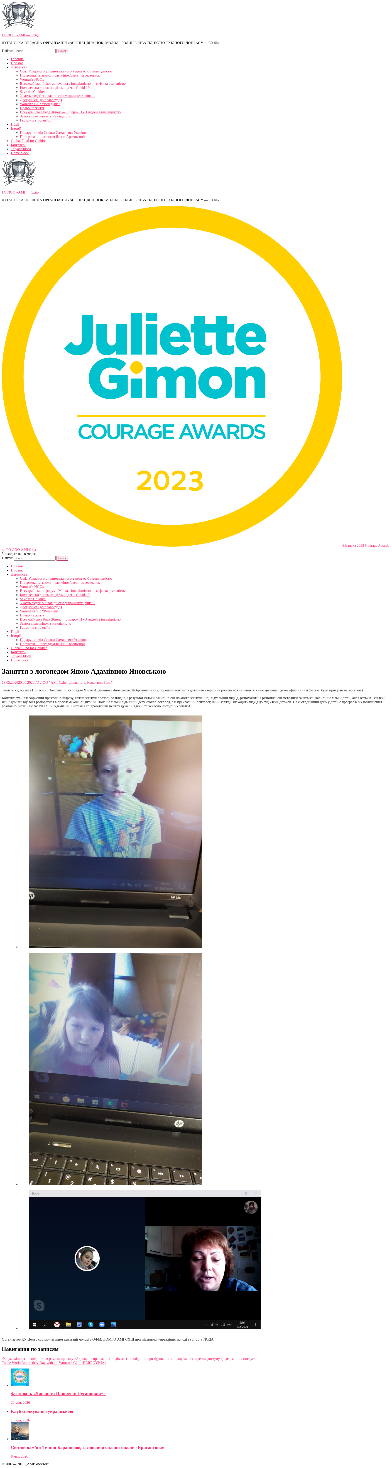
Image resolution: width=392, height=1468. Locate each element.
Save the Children (33, 92)
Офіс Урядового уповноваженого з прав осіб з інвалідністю (66, 71)
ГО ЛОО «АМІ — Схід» (20, 35)
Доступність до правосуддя (41, 100)
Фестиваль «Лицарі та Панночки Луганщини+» (58, 1393)
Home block (20, 153)
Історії (16, 128)
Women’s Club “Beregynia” (40, 104)
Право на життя (32, 108)
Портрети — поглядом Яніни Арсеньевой (52, 137)
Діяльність (19, 67)
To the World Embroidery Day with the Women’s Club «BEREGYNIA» (54, 1363)
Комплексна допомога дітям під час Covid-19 (55, 87)
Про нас (17, 63)
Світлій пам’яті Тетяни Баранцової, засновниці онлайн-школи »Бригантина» (87, 1447)
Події (15, 124)
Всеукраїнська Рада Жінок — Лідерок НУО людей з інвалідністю (70, 112)
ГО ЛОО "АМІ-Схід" (50, 682)
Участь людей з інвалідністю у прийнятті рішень (57, 96)
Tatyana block (21, 149)
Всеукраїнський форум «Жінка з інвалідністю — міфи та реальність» (73, 83)
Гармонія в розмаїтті (35, 120)
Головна (17, 59)
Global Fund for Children (29, 141)
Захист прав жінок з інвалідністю (45, 116)
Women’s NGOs (32, 79)
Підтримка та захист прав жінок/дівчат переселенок (60, 75)
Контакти (18, 145)
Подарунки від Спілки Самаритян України (53, 132)
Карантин (94, 682)
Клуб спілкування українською (42, 1411)
